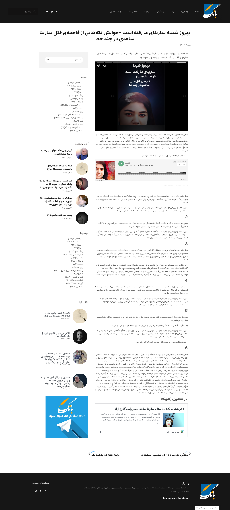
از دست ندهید (77, 86)
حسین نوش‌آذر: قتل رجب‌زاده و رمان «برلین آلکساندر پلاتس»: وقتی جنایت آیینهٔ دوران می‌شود (55, 382)
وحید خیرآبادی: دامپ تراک (59, 215)
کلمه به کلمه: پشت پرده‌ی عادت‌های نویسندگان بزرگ (59, 167)
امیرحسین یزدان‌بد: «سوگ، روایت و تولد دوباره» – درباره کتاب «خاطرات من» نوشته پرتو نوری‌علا (55, 184)
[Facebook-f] (56, 12)
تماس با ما (132, 12)
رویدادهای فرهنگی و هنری (72, 117)
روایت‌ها (79, 111)
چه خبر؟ (184, 12)
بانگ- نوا (185, 185)
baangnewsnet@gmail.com (176, 498)
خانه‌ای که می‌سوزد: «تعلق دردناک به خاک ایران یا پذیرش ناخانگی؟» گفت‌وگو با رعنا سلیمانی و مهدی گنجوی (55, 358)
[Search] (48, 60)
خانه (197, 12)
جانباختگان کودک (70, 114)
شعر (81, 121)
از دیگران (160, 12)
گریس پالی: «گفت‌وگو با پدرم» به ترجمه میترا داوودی (56, 152)
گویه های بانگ (71, 127)
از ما (172, 12)
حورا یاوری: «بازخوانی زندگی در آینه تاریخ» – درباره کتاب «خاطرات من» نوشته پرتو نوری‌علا (56, 201)
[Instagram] (52, 12)
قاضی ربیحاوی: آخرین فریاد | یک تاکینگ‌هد (56, 334)
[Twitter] (47, 12)
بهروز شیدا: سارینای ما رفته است (173, 185)
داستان (80, 102)
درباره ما (146, 12)
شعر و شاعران (77, 124)
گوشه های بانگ (71, 105)
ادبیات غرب (78, 82)
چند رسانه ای (115, 12)
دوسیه (80, 108)
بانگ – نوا (79, 95)
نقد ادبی (79, 130)
